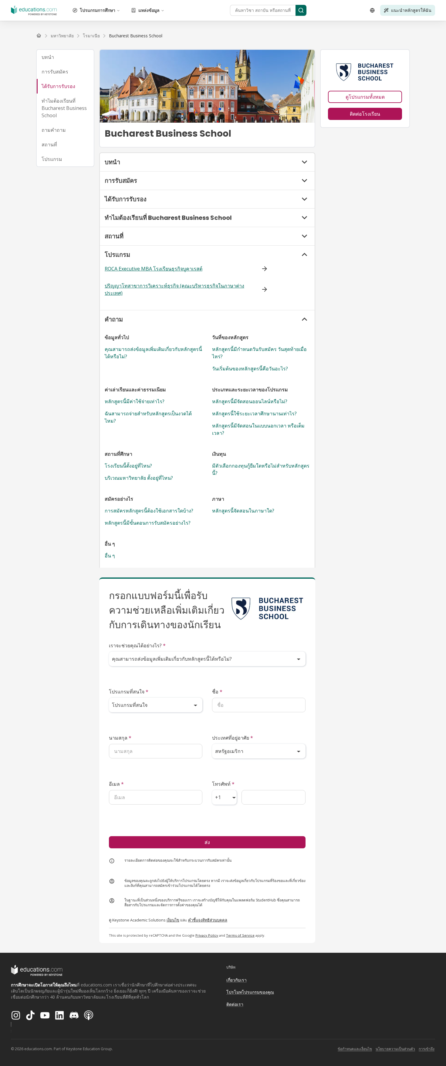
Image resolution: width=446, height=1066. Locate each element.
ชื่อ (217, 691)
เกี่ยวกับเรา (236, 980)
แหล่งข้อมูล (149, 10)
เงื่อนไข (173, 920)
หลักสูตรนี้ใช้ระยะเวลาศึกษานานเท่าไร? (254, 413)
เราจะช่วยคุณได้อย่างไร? (137, 645)
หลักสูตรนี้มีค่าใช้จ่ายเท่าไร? (134, 401)
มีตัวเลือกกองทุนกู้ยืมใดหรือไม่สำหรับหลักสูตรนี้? (260, 469)
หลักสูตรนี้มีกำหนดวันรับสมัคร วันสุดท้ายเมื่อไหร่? (259, 353)
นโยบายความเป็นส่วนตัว (395, 1048)
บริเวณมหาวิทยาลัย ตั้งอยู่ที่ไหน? (139, 478)
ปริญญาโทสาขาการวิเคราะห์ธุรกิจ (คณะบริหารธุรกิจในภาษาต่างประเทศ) (174, 289)
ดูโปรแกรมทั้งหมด (365, 97)
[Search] (301, 10)
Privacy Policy (206, 935)
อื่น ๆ (110, 555)
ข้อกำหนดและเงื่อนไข (355, 1048)
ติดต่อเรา (234, 1004)
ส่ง (207, 842)
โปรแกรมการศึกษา (97, 10)
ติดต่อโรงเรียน (365, 114)
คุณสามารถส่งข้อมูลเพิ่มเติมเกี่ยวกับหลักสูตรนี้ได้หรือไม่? (153, 353)
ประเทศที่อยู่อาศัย (232, 737)
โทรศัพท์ (223, 784)
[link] (135, 36)
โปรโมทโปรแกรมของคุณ (250, 992)
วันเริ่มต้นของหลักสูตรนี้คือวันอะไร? (250, 368)
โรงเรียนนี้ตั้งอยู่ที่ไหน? (128, 465)
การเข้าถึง (426, 1048)
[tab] (65, 57)
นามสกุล (120, 737)
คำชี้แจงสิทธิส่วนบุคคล (207, 920)
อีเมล (116, 784)
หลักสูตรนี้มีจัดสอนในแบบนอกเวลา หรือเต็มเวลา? (258, 429)
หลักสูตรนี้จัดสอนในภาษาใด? (243, 510)
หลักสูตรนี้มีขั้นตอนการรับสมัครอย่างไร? (148, 522)
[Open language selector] (372, 10)
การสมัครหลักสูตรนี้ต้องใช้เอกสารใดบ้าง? (149, 510)
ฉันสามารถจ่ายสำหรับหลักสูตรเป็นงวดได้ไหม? (148, 417)
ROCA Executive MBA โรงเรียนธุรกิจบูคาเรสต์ (153, 268)
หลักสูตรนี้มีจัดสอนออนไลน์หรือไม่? (249, 401)
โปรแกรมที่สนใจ (128, 691)
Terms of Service (240, 935)
